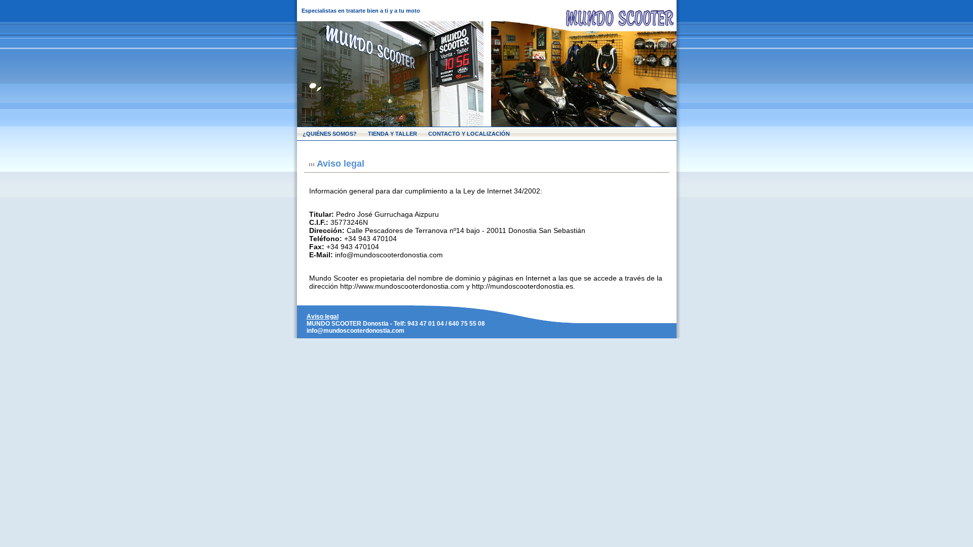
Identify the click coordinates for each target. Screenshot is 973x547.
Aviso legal (323, 316)
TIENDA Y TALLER (392, 134)
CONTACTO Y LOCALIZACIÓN (469, 134)
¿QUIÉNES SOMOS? (330, 134)
